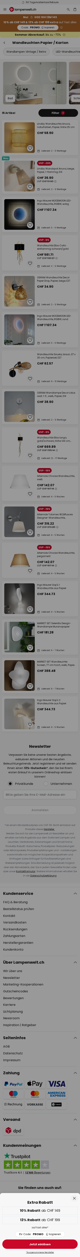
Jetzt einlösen (40, 1244)
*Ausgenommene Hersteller (40, 1252)
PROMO (40, 1234)
